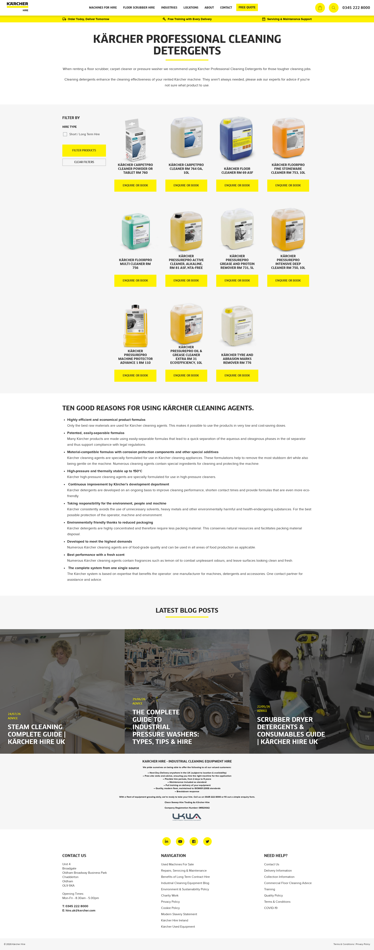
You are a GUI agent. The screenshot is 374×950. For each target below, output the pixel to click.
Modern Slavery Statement (179, 914)
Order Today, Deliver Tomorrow (88, 19)
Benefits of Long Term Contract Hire (185, 876)
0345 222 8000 (356, 8)
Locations (190, 7)
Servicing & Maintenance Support (289, 19)
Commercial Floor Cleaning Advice (288, 883)
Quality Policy (273, 895)
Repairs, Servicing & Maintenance (184, 870)
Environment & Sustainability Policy (185, 889)
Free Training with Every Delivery (190, 19)
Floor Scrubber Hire (139, 7)
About (209, 7)
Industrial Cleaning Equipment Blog (185, 883)
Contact (226, 7)
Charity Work (169, 895)
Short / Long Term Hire (84, 134)
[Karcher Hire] (17, 8)
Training (269, 889)
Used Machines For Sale (177, 864)
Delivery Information (278, 870)
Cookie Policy (170, 908)
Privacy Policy (170, 901)
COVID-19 (270, 908)
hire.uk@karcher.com (80, 910)
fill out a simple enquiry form (239, 797)
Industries (169, 7)
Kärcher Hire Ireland (174, 920)
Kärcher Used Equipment (178, 926)
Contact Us (271, 864)
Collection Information (279, 876)
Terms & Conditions (277, 901)
